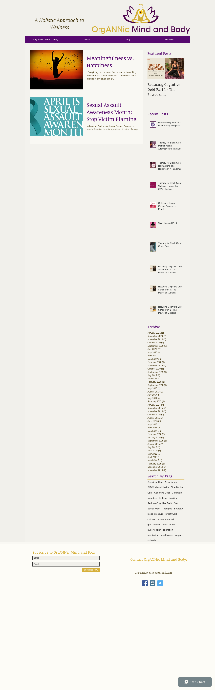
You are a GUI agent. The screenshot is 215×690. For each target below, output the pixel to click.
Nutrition (173, 498)
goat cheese (154, 524)
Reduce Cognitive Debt (159, 503)
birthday (178, 508)
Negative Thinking (157, 498)
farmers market (166, 519)
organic (179, 535)
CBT (149, 492)
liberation (168, 529)
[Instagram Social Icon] (152, 583)
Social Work (153, 508)
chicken (151, 519)
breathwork (171, 513)
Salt (176, 503)
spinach (151, 540)
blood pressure (155, 513)
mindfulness (167, 535)
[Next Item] (179, 68)
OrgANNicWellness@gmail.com (153, 572)
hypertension (154, 529)
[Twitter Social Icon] (160, 583)
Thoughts (167, 508)
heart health (169, 524)
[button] (87, 40)
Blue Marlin (177, 487)
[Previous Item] (152, 68)
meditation (153, 535)
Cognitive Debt (162, 492)
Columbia (177, 492)
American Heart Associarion (162, 482)
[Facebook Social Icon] (145, 583)
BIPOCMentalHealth (158, 487)
